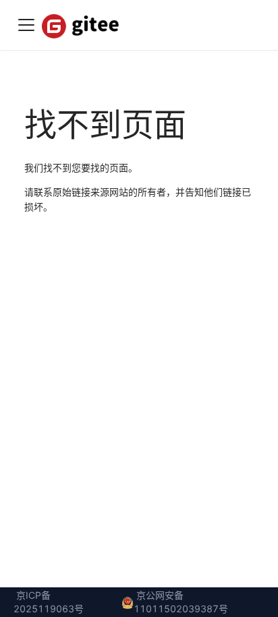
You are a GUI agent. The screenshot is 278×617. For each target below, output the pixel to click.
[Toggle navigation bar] (26, 25)
